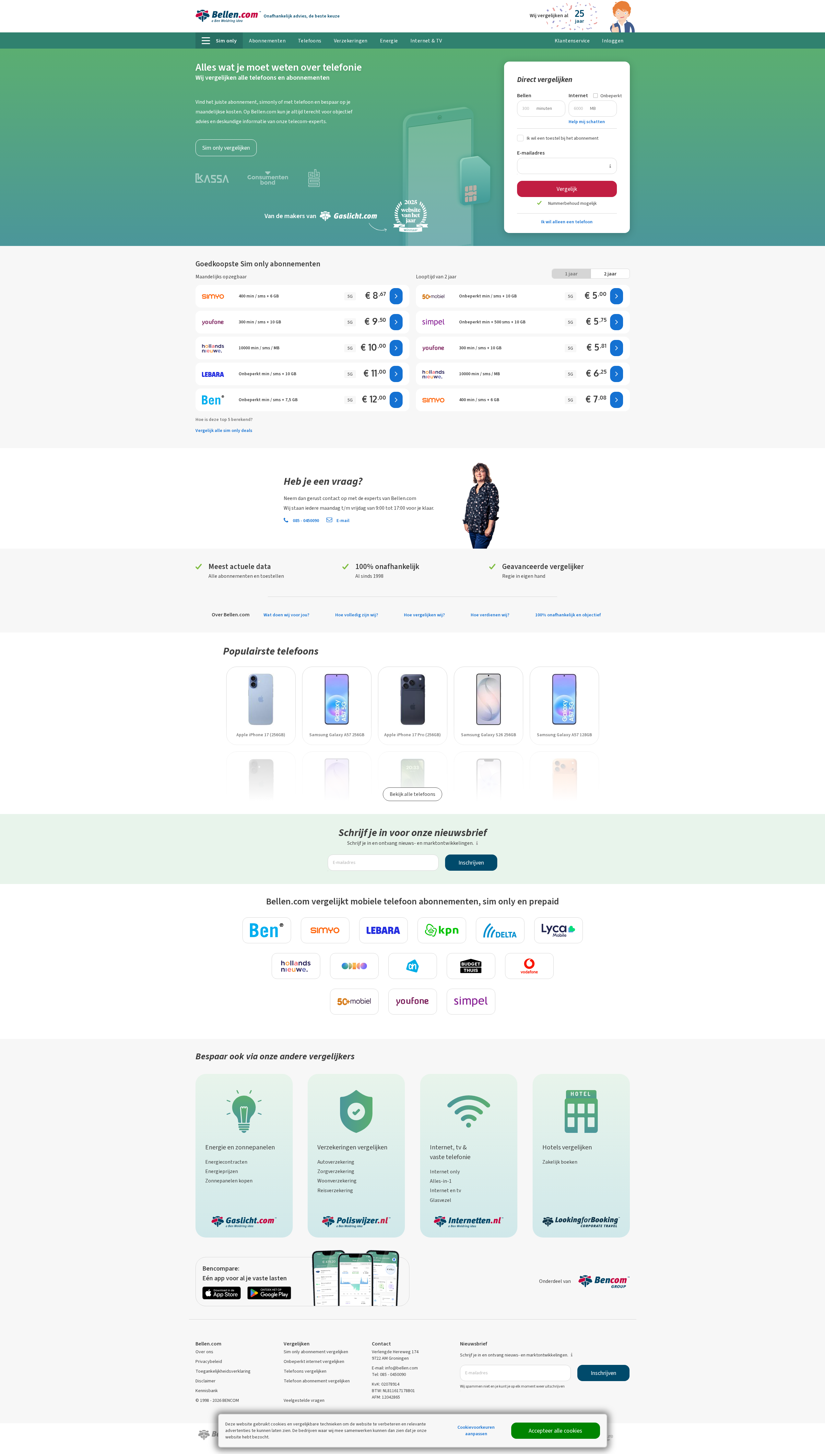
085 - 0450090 (305, 521)
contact (331, 498)
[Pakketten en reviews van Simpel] (471, 1002)
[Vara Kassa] (212, 177)
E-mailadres (531, 152)
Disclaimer (205, 1381)
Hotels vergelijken (567, 1147)
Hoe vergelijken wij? (424, 615)
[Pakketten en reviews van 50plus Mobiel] (354, 1002)
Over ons (204, 1352)
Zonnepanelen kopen (229, 1180)
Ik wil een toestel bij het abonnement (562, 138)
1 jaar (571, 273)
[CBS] (314, 177)
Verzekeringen (351, 40)
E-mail (342, 521)
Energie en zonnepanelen (240, 1147)
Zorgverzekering (335, 1171)
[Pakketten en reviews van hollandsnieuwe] (296, 966)
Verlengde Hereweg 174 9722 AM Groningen (395, 1355)
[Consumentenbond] (267, 177)
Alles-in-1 (441, 1181)
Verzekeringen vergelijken (352, 1147)
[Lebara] (213, 374)
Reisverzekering (335, 1190)
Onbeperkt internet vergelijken (314, 1361)
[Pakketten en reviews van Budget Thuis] (471, 966)
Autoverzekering (335, 1161)
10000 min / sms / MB (479, 374)
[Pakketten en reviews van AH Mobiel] (412, 966)
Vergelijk (567, 189)
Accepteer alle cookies (555, 1431)
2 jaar (610, 273)
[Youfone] (433, 348)
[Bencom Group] (604, 1281)
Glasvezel (440, 1200)
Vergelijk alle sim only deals (223, 430)
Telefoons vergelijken (305, 1371)
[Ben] (213, 400)
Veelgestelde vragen (304, 1400)
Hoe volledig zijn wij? (356, 615)
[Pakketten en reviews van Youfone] (412, 1002)
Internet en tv (445, 1190)
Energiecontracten (226, 1161)
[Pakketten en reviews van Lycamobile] (558, 930)
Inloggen (612, 40)
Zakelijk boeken (559, 1161)
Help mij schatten (587, 122)
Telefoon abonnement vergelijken (317, 1381)
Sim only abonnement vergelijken (316, 1352)
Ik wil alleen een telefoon (567, 222)
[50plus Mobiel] (433, 296)
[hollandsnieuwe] (433, 374)
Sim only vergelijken (226, 148)
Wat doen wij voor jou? (286, 615)
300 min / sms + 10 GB (480, 348)
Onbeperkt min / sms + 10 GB (488, 296)
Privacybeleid (208, 1361)
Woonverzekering (337, 1180)
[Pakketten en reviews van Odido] (354, 966)
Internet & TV (426, 40)
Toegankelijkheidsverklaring (223, 1371)
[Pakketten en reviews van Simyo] (325, 930)
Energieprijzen (221, 1171)
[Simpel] (433, 322)
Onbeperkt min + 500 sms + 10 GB (492, 322)
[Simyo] (433, 400)
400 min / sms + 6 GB (479, 400)
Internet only (445, 1171)
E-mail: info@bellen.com (395, 1368)
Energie (389, 40)
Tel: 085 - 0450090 (389, 1374)
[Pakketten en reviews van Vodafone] (529, 966)
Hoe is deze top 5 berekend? (224, 419)
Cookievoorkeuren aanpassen (476, 1430)
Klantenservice (572, 40)
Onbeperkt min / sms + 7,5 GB (268, 400)
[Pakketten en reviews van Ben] (266, 930)
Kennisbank (206, 1391)
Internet (578, 95)
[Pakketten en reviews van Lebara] (383, 930)
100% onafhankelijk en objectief (568, 615)
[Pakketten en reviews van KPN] (442, 930)
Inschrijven (471, 863)
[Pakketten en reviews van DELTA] (500, 930)
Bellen (524, 95)
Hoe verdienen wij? (490, 615)
